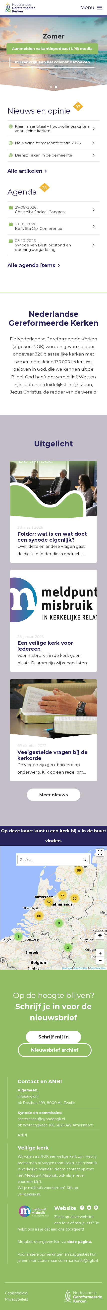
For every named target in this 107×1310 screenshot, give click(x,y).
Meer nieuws (53, 794)
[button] (51, 87)
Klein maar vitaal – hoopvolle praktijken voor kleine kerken (52, 128)
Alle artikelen (24, 171)
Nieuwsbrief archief (54, 1050)
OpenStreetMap (98, 968)
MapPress (67, 968)
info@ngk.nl (28, 1096)
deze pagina (79, 1241)
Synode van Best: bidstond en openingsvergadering (43, 245)
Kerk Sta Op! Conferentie (38, 226)
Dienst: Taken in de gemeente (43, 155)
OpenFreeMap (80, 968)
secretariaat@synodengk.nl (41, 1119)
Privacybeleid (16, 1299)
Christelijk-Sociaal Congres (39, 209)
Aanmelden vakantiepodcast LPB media (52, 48)
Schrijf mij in (53, 1037)
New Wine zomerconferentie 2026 (48, 143)
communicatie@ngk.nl (78, 1260)
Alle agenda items (31, 265)
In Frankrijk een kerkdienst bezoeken (52, 62)
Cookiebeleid (16, 1293)
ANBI (22, 1135)
